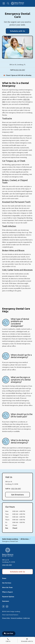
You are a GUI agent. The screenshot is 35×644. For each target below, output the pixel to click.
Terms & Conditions (16, 618)
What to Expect (7, 592)
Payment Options (8, 596)
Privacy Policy (6, 618)
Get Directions (17, 494)
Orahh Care (26, 618)
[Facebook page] (3, 606)
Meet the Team (7, 587)
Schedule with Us (17, 31)
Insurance (5, 601)
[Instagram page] (7, 606)
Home (4, 578)
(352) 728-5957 (20, 70)
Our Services (6, 583)
